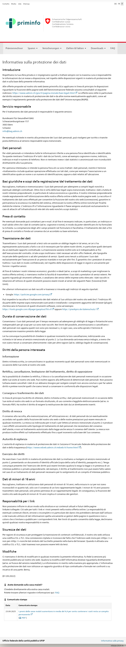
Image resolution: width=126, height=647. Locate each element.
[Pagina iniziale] (63, 24)
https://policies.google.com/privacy (31, 294)
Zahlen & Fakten (75, 48)
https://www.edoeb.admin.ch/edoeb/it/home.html (52, 447)
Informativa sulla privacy (112, 640)
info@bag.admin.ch (12, 131)
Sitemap (26, 4)
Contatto (5, 4)
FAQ (112, 48)
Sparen (31, 48)
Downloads (97, 48)
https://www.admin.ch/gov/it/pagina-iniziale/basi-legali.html (43, 93)
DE (115, 4)
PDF (24, 618)
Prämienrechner (14, 48)
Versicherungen (50, 48)
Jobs (19, 4)
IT (122, 4)
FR (119, 4)
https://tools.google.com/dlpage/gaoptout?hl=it (26, 309)
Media (13, 4)
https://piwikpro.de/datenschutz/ (79, 309)
